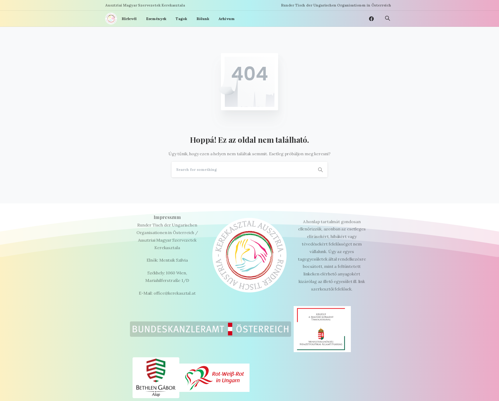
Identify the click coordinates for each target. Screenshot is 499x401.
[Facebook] (371, 18)
